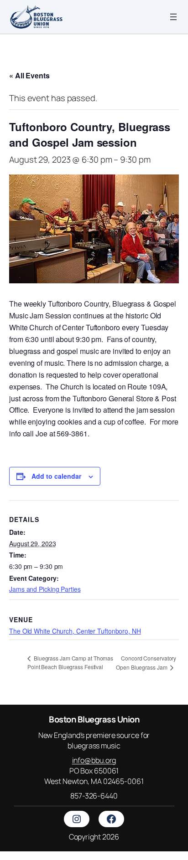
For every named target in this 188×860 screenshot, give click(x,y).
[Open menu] (173, 16)
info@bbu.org (94, 760)
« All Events (29, 75)
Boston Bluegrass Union (94, 719)
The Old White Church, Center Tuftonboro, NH (75, 630)
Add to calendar (56, 476)
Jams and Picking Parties (45, 589)
